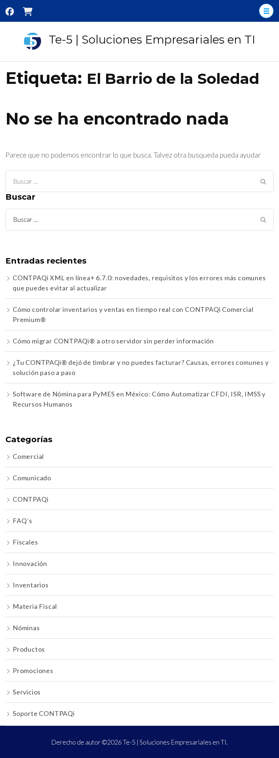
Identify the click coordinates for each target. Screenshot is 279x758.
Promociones (33, 671)
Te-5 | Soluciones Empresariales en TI (152, 39)
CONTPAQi (30, 499)
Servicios (27, 692)
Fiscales (25, 542)
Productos (29, 649)
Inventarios (31, 585)
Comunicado (32, 478)
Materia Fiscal (35, 606)
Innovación (30, 563)
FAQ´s (22, 521)
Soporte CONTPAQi (44, 713)
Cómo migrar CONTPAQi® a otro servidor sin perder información (113, 341)
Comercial (28, 456)
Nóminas (26, 628)
